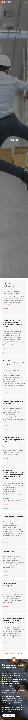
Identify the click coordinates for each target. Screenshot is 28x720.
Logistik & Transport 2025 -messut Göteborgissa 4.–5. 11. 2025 (13, 440)
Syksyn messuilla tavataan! (13, 517)
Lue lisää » (6, 308)
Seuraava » (19, 653)
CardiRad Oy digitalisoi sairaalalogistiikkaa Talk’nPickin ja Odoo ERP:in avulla (12, 323)
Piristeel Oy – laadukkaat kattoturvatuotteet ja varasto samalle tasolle (14, 363)
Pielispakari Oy (8, 551)
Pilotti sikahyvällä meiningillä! (9, 585)
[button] (26, 2)
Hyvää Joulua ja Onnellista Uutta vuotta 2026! (13, 402)
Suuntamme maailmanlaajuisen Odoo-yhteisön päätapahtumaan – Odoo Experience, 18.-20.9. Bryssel (13, 474)
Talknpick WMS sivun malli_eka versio (10, 285)
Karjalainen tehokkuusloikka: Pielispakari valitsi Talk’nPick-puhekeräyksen (14, 620)
